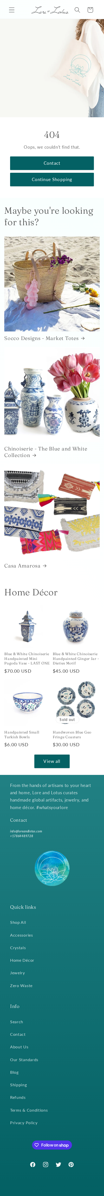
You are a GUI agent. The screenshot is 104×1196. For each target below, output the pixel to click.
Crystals (18, 947)
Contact (52, 162)
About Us (19, 1046)
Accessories (21, 935)
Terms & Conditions (29, 1110)
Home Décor (22, 960)
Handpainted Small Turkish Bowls (21, 734)
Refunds (18, 1097)
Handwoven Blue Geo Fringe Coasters (72, 734)
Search (16, 1021)
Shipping (18, 1084)
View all (51, 761)
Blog (14, 1072)
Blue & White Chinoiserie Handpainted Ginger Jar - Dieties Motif (76, 658)
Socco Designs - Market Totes (41, 338)
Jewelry (17, 972)
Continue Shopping (52, 179)
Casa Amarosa (22, 565)
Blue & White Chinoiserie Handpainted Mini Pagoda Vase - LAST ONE (27, 658)
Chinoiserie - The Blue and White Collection (45, 451)
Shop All (18, 922)
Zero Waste (21, 985)
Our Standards (24, 1059)
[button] (11, 10)
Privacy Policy (24, 1122)
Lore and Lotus (59, 1192)
